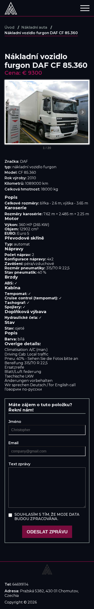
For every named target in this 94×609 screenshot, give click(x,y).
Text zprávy (19, 464)
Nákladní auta (34, 27)
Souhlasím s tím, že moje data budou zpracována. (46, 516)
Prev (11, 112)
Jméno (14, 421)
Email (13, 443)
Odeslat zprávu (47, 531)
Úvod (9, 27)
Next (82, 112)
